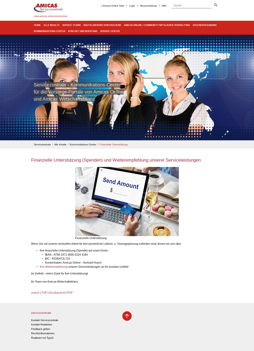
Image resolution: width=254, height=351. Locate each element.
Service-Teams (71, 25)
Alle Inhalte (52, 25)
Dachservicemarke (205, 25)
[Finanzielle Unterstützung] (127, 201)
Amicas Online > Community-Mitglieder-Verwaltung (157, 25)
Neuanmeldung (148, 5)
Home (37, 25)
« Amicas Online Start (112, 5)
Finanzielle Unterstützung (114, 144)
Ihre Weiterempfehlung (54, 266)
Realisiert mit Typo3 (42, 337)
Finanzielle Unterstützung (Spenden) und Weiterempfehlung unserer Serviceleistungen (116, 160)
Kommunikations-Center (49, 31)
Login (132, 5)
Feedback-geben (40, 328)
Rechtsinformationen (42, 333)
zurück (35, 292)
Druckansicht (57, 292)
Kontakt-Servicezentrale (44, 320)
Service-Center (110, 31)
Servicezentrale (42, 144)
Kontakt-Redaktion (41, 324)
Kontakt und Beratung (82, 31)
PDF (70, 292)
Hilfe (164, 5)
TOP (44, 292)
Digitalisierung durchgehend (102, 25)
